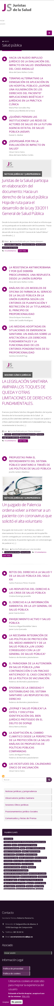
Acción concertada (40, 858)
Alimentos (30, 886)
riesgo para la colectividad (11, 438)
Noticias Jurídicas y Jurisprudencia (21, 791)
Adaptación (31, 867)
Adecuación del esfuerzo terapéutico (15, 874)
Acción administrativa (26, 858)
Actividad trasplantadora (32, 861)
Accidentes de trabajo (11, 858)
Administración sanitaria (29, 877)
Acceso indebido (9, 855)
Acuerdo (23, 867)
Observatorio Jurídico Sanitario (19, 798)
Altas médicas (39, 886)
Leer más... (23, 251)
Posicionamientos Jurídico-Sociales (21, 811)
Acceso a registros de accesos (31, 851)
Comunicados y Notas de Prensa (20, 818)
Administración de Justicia (37, 874)
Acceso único (20, 855)
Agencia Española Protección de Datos (30, 880)
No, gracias (16, 1002)
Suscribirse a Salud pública (3, 776)
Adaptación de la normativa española (16, 870)
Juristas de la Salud (28, 244)
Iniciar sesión (10, 953)
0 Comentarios (10, 251)
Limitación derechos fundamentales (23, 434)
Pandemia (40, 434)
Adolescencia (42, 877)
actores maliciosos (27, 864)
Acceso (23, 848)
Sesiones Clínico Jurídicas (17, 804)
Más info (26, 996)
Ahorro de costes (40, 883)
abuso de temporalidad (11, 848)
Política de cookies (12, 973)
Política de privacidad (13, 968)
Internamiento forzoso (12, 552)
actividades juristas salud (12, 864)
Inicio (6, 41)
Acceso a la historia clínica (12, 851)
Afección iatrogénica (10, 880)
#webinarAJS (8, 839)
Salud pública (40, 244)
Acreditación (8, 861)
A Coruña (7, 845)
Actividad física (18, 861)
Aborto (14, 845)
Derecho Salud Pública (10, 248)
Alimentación (20, 886)
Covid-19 (8, 434)
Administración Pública (11, 877)
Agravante (30, 883)
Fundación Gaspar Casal (12, 244)
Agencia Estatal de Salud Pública (14, 883)
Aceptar (5, 1002)
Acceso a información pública (35, 848)
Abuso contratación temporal (27, 845)
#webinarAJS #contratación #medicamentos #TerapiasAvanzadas (24, 842)
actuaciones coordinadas (12, 867)
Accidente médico (31, 855)
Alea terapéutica (9, 886)
